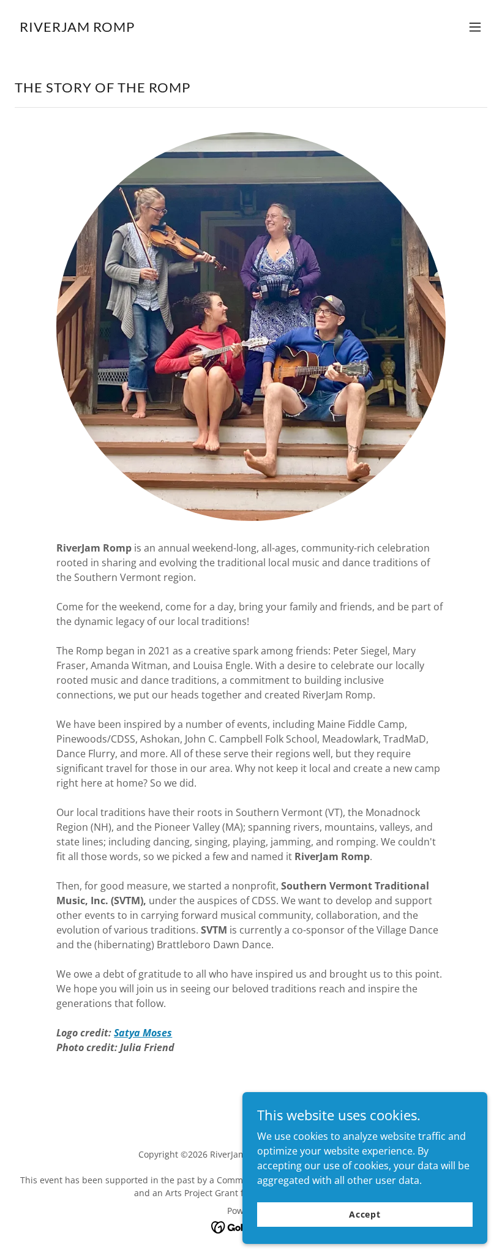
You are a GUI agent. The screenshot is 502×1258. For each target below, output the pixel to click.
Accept (365, 1214)
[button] (475, 27)
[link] (77, 28)
